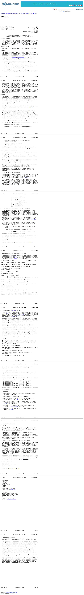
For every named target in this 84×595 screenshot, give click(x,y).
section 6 (33, 219)
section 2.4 (27, 177)
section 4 (16, 258)
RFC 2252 (6, 403)
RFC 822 (16, 256)
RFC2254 (35, 13)
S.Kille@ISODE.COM (10, 489)
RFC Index (8, 13)
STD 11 (11, 406)
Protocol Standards (15, 13)
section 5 (29, 242)
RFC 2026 (14, 57)
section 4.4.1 (20, 57)
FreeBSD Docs (29, 13)
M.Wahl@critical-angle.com (12, 468)
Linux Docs (22, 13)
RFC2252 (3, 13)
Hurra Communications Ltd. (11, 592)
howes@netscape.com (11, 499)
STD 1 (19, 43)
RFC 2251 (19, 399)
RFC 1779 (14, 310)
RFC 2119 (11, 409)
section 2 (14, 316)
